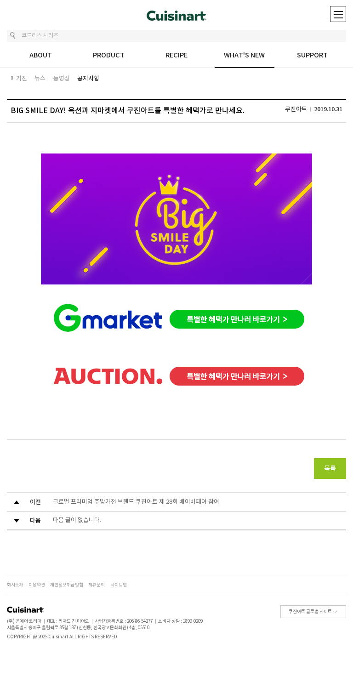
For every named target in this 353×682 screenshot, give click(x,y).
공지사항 (88, 78)
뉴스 (40, 78)
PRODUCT (109, 55)
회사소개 (15, 585)
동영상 (61, 78)
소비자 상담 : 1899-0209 (180, 621)
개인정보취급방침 (66, 585)
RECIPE (176, 55)
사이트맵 (118, 585)
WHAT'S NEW (244, 55)
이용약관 (36, 585)
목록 (330, 468)
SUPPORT (312, 55)
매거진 (19, 78)
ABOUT (40, 55)
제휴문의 (96, 585)
